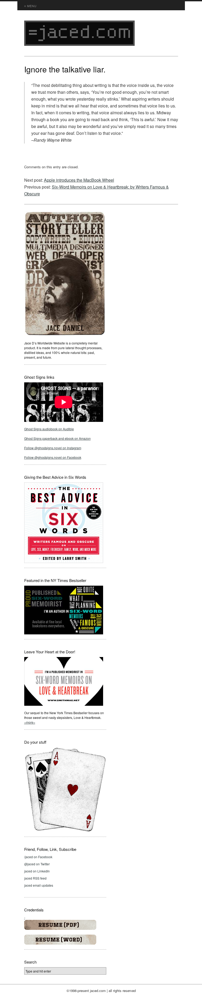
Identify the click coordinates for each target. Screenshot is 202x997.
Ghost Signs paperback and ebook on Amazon (57, 438)
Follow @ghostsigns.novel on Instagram (52, 448)
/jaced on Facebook (38, 857)
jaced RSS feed (35, 878)
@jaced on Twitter (37, 864)
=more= (29, 722)
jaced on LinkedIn (37, 871)
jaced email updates (38, 885)
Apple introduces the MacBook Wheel (79, 180)
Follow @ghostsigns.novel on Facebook (52, 457)
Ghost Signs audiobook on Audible (49, 429)
